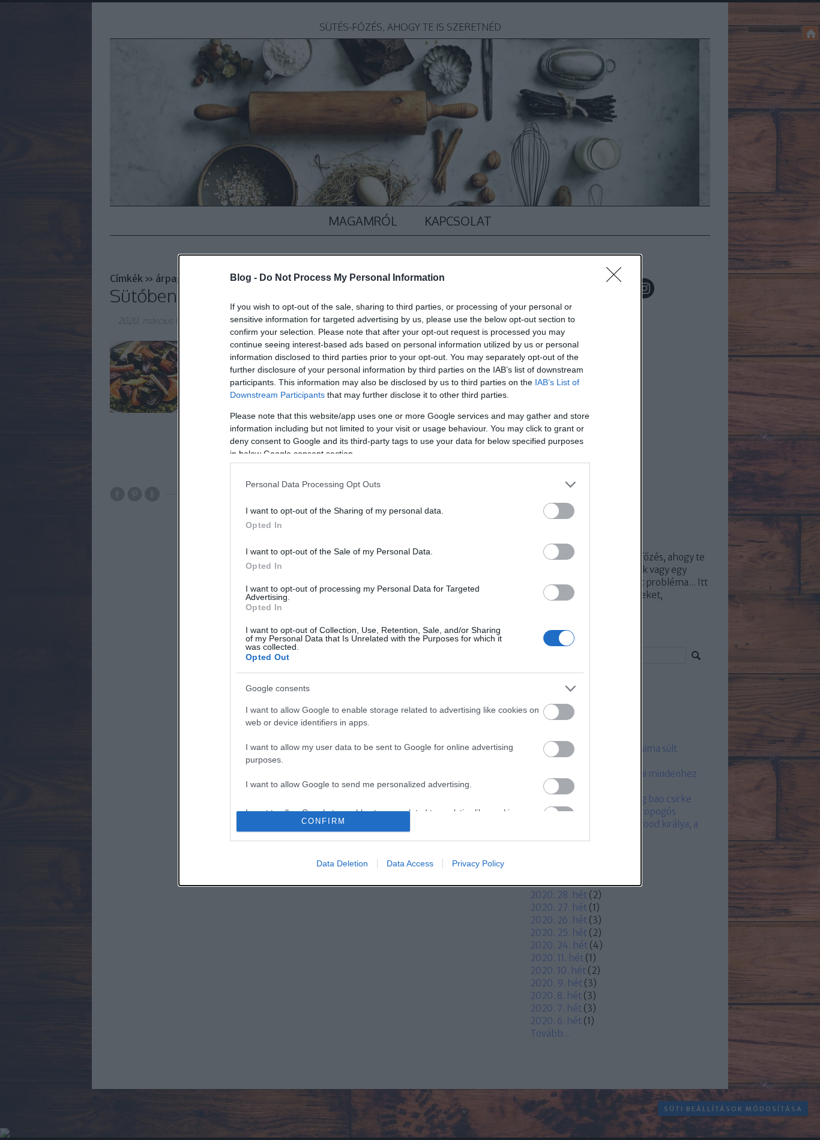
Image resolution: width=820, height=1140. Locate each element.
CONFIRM (323, 821)
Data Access (410, 863)
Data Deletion (342, 863)
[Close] (617, 278)
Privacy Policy (478, 863)
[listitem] (410, 484)
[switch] (558, 511)
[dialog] (410, 570)
